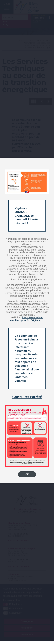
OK (27, 474)
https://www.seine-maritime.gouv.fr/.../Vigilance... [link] (27, 318)
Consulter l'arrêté (27, 397)
